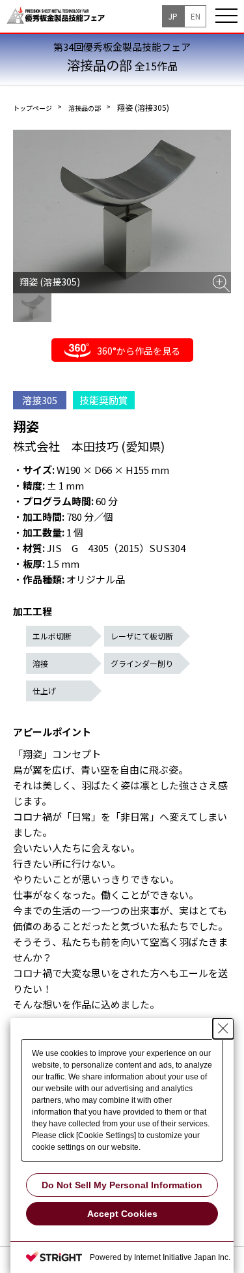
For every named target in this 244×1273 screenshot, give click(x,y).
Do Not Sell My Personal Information (122, 1185)
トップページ (32, 108)
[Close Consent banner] (223, 1028)
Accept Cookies (122, 1213)
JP (173, 16)
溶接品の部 (84, 108)
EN (195, 16)
